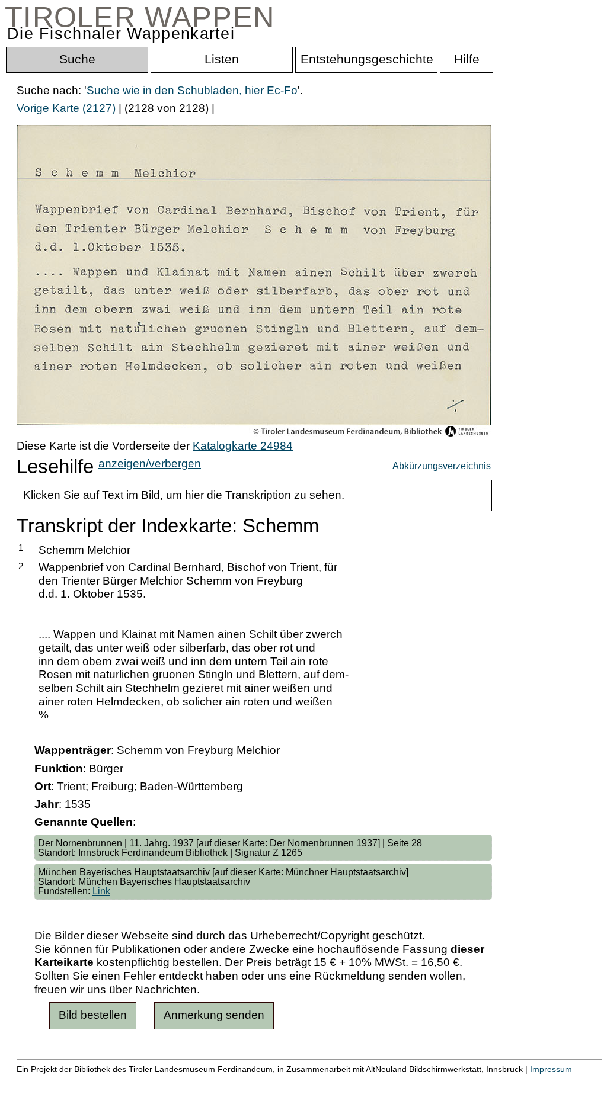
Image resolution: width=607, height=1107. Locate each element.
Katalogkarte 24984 (243, 445)
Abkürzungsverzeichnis (441, 465)
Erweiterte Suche (60, 1082)
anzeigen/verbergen (149, 463)
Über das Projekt (514, 1082)
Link (101, 890)
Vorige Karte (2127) (66, 108)
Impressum (551, 1069)
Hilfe (577, 1082)
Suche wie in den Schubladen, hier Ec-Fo (192, 90)
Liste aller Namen (317, 1082)
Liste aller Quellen (416, 1082)
